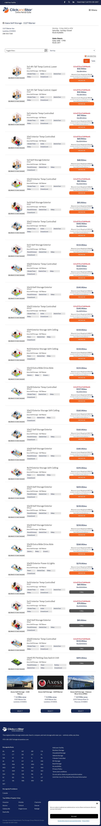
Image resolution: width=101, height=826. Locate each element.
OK (13, 774)
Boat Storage (56, 764)
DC (32, 754)
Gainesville (4, 809)
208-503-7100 (8, 33)
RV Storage (56, 761)
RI (41, 774)
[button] (97, 803)
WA (22, 781)
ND (41, 771)
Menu (94, 10)
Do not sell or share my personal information (69, 821)
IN (41, 758)
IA (3, 761)
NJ (3, 771)
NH (41, 767)
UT (41, 777)
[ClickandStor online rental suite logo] (12, 10)
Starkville (4, 812)
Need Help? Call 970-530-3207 (87, 2)
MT (13, 767)
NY (22, 771)
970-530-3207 (8, 739)
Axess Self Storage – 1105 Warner (20, 693)
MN (32, 764)
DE (22, 754)
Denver (35, 805)
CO (3, 754)
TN (22, 777)
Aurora (4, 805)
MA (13, 764)
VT (3, 781)
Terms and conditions (59, 771)
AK (13, 751)
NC (32, 771)
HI (13, 758)
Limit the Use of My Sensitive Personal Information (69, 777)
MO (3, 767)
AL (3, 751)
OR (22, 774)
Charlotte (35, 802)
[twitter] (69, 2)
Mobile (19, 802)
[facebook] (64, 2)
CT (13, 754)
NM (13, 771)
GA (3, 758)
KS (13, 761)
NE (22, 767)
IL (31, 758)
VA (13, 781)
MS (41, 764)
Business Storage (58, 750)
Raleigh (35, 809)
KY (22, 761)
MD (3, 764)
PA (32, 774)
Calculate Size (91, 56)
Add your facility (58, 747)
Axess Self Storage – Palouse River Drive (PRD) (80, 693)
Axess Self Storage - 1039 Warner (50, 692)
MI (22, 764)
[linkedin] (73, 2)
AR (32, 751)
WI (41, 781)
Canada (4, 793)
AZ (22, 751)
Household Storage (58, 753)
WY (3, 784)
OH (3, 774)
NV (32, 767)
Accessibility (56, 766)
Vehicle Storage (57, 755)
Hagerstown (19, 809)
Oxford (19, 805)
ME (41, 761)
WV (32, 781)
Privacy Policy (85, 821)
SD (13, 777)
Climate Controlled (58, 758)
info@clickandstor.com (21, 739)
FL (41, 754)
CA (41, 751)
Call (82, 592)
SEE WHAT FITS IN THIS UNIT (16, 78)
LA (32, 761)
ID (22, 758)
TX (32, 777)
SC (3, 777)
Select (20, 711)
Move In (81, 80)
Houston (4, 802)
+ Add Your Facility (10, 2)
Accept (74, 816)
